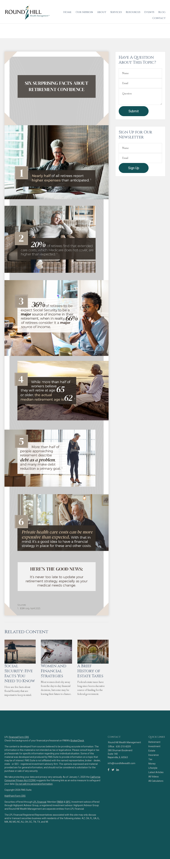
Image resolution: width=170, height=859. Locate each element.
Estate (151, 750)
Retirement (154, 742)
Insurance (153, 755)
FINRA (60, 802)
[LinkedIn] (117, 770)
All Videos (153, 776)
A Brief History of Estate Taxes (90, 671)
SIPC (68, 802)
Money (152, 763)
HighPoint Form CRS (15, 796)
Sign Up (133, 168)
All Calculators (155, 781)
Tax (150, 759)
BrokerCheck (77, 740)
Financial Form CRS (19, 737)
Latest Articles (156, 772)
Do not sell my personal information (34, 784)
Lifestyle (152, 768)
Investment (154, 746)
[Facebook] (108, 770)
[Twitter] (113, 770)
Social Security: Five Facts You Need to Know (19, 673)
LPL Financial (39, 802)
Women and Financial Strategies (53, 671)
